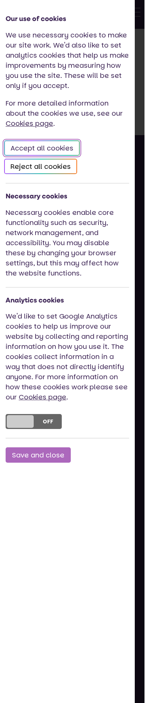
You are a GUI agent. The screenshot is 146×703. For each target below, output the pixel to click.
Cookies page (29, 123)
